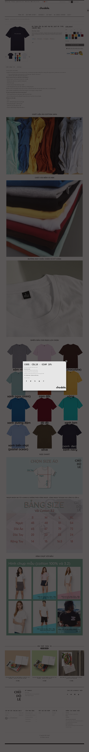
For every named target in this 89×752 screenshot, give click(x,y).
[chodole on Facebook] (26, 381)
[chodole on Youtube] (39, 381)
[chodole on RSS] (35, 381)
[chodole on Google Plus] (43, 381)
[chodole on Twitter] (30, 381)
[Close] (66, 361)
